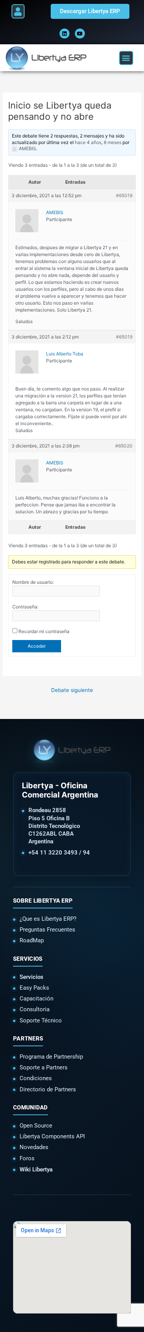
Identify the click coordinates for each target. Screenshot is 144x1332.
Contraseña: (25, 607)
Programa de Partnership (51, 1056)
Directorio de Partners (48, 1089)
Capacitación (36, 998)
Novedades (34, 1147)
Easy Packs (34, 987)
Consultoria (35, 1009)
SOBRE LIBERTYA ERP (43, 900)
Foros (27, 1158)
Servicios (31, 976)
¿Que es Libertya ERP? (48, 918)
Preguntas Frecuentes (47, 929)
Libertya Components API (52, 1136)
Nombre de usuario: (33, 582)
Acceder (37, 646)
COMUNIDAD (30, 1107)
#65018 (124, 195)
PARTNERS (28, 1038)
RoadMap (32, 940)
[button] (18, 11)
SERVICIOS (28, 958)
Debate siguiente (72, 690)
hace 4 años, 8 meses (98, 142)
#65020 (123, 446)
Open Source (36, 1125)
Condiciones (36, 1078)
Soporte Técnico (41, 1020)
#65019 (124, 337)
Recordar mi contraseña (44, 631)
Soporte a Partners (44, 1067)
